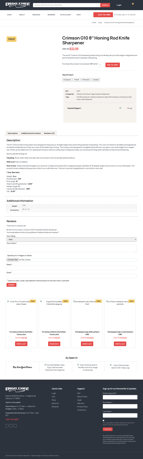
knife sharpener (86, 99)
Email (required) (110, 393)
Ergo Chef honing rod (112, 97)
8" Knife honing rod (83, 97)
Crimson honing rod (97, 97)
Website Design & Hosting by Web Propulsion (45, 455)
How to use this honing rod (17, 154)
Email (9, 272)
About (22, 15)
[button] (67, 80)
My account (65, 15)
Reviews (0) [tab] (49, 133)
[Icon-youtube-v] (11, 425)
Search (105, 5)
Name (9, 264)
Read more (54, 344)
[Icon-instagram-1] (15, 425)
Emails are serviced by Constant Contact (114, 443)
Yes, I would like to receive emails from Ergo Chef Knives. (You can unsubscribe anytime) (118, 424)
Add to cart (112, 65)
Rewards (51, 15)
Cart (78, 15)
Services (36, 15)
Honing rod (124, 97)
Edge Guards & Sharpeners (100, 94)
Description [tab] (13, 133)
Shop (9, 15)
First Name (107, 402)
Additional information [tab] (31, 133)
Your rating (11, 236)
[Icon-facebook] (7, 425)
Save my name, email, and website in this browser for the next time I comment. (39, 281)
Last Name (107, 411)
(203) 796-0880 (12, 419)
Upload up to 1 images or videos (19, 255)
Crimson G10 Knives (83, 94)
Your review (12, 243)
